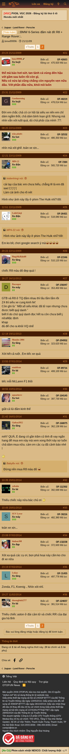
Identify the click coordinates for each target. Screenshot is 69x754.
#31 (65, 416)
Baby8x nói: (13, 463)
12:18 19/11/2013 (11, 333)
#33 (65, 507)
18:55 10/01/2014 (12, 389)
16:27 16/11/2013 (11, 278)
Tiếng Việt (11, 676)
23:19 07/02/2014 (12, 567)
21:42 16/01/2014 (12, 416)
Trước (30, 46)
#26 (65, 250)
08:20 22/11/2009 (11, 128)
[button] (4, 4)
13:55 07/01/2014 (12, 361)
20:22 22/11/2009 (11, 250)
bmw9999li (11, 41)
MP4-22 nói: (13, 230)
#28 (65, 333)
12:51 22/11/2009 (11, 207)
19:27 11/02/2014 (11, 594)
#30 (65, 389)
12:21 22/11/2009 (11, 155)
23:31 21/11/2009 (11, 92)
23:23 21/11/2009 (11, 52)
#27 (65, 278)
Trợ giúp (43, 681)
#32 (65, 480)
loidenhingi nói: (15, 178)
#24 (65, 155)
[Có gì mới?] (58, 4)
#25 (65, 207)
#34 (65, 535)
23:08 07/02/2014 (12, 535)
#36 (65, 594)
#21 (65, 52)
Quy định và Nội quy (24, 681)
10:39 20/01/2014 (12, 480)
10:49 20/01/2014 (12, 507)
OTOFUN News (11, 685)
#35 (65, 567)
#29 (65, 361)
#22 (65, 92)
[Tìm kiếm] (65, 4)
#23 (65, 128)
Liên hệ (6, 681)
